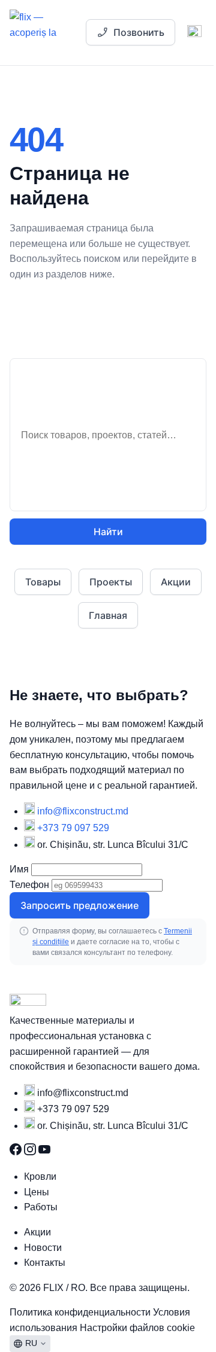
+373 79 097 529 (73, 828)
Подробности (121, 50)
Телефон (29, 885)
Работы (41, 1207)
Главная (108, 615)
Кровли (40, 1176)
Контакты (44, 1263)
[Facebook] (17, 1152)
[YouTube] (44, 1152)
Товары (43, 582)
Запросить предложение (79, 905)
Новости (43, 1248)
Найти (108, 532)
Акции (176, 582)
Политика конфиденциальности (81, 1312)
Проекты (110, 582)
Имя (19, 869)
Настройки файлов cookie (137, 1328)
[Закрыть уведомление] (185, 49)
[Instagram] (31, 1152)
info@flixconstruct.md (82, 811)
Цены (36, 1192)
